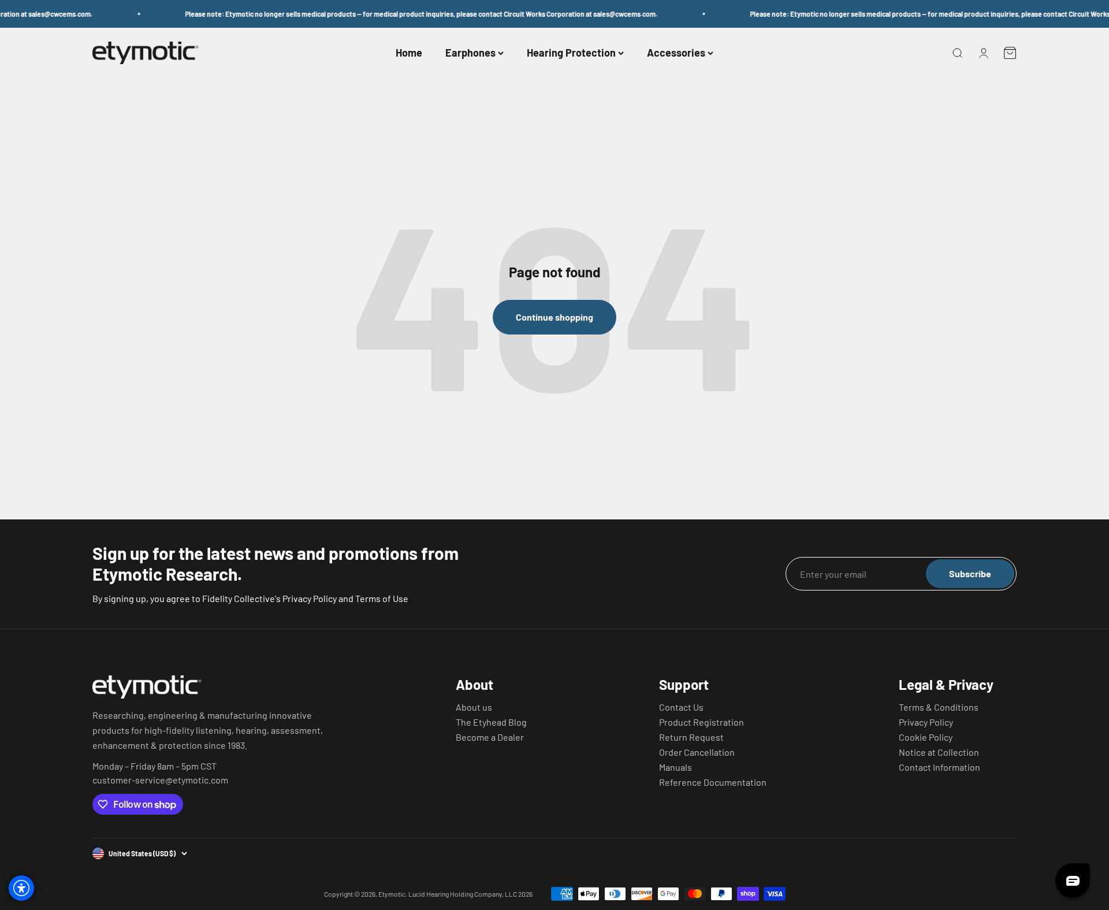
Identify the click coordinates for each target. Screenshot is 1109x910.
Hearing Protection (571, 53)
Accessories (676, 53)
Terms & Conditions (938, 707)
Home (409, 53)
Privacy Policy (926, 722)
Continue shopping (554, 316)
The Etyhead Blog (491, 722)
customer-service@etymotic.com (160, 780)
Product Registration (701, 722)
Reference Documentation (712, 782)
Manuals (675, 767)
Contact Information (939, 767)
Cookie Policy (925, 737)
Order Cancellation (697, 752)
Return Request (691, 737)
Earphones (470, 53)
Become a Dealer (490, 737)
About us (474, 707)
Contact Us (681, 707)
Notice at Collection (939, 752)
